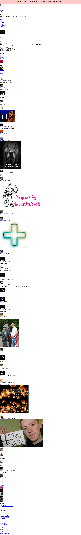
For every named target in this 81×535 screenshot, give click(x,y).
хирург (2, 284)
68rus (5, 180)
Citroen (1, 57)
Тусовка (3, 26)
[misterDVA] (2, 95)
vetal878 (2, 301)
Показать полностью (3, 52)
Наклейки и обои (5, 511)
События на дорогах (5, 517)
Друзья (1, 485)
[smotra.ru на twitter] (0, 7)
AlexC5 (2, 463)
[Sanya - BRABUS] (1, 267)
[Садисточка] (1, 469)
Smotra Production (5, 515)
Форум (3, 27)
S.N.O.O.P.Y (3, 80)
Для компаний (4, 531)
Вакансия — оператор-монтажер (7, 507)
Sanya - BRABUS (4, 268)
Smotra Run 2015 (5, 514)
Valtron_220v (3, 253)
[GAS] (1, 498)
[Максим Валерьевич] (1, 219)
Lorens (2, 316)
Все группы (2, 73)
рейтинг (1, 37)
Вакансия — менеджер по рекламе (8, 508)
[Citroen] (1, 56)
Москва (1, 63)
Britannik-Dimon (3, 418)
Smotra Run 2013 (5, 522)
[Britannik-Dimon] (1, 417)
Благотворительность (6, 516)
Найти (1, 19)
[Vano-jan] (1, 450)
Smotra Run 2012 (5, 523)
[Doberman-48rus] (1, 139)
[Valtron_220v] (1, 252)
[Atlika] (1, 132)
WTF (5, 382)
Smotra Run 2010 (5, 525)
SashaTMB (2, 180)
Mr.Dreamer (3, 477)
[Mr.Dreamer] (1, 476)
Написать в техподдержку (4, 533)
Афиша (3, 24)
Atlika (2, 133)
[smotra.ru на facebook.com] (0, 6)
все (2, 481)
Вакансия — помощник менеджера (8, 506)
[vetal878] (2, 300)
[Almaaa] (1, 495)
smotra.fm (3, 518)
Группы (1, 53)
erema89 (2, 87)
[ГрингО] (1, 501)
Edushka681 (3, 351)
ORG (5, 34)
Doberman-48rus (3, 140)
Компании (4, 25)
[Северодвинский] (1, 212)
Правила (3, 509)
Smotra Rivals (4, 527)
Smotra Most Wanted (5, 526)
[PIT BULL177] (1, 125)
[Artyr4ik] (1, 366)
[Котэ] (1, 488)
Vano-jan (2, 451)
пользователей (24, 16)
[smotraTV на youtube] (0, 4)
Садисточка (3, 470)
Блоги (3, 22)
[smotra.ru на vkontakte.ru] (0, 5)
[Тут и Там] (1, 69)
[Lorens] (1, 315)
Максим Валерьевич (4, 220)
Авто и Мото (4, 21)
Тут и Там (2, 70)
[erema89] (1, 86)
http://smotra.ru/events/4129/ (4, 384)
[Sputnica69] (1, 381)
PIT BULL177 (3, 126)
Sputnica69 (2, 382)
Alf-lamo (2, 109)
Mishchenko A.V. (3, 172)
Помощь (3, 510)
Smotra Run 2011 (5, 524)
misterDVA (2, 34)
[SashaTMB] (1, 179)
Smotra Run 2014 (5, 521)
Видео (3, 23)
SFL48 (5, 451)
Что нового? (4, 505)
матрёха (2, 456)
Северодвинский (4, 213)
